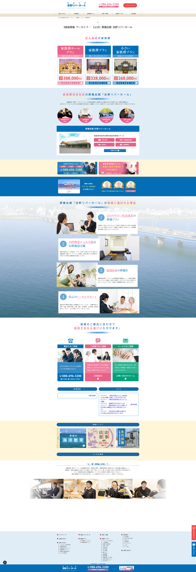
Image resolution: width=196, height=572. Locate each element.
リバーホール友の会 (108, 540)
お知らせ (126, 540)
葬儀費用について (64, 549)
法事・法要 (105, 545)
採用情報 (126, 541)
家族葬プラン (90, 13)
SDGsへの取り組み (128, 538)
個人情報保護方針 (94, 563)
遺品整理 (105, 554)
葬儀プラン (83, 538)
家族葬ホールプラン (86, 540)
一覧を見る (91, 395)
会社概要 (126, 536)
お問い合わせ (127, 550)
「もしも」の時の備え (65, 544)
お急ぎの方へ (62, 538)
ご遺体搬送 (105, 542)
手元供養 (105, 550)
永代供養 (105, 549)
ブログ (126, 545)
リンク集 (126, 546)
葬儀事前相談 (63, 546)
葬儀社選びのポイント (65, 548)
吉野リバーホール (85, 534)
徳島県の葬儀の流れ (65, 551)
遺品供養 (105, 555)
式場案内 (76, 13)
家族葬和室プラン (85, 542)
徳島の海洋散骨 (106, 544)
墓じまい (105, 552)
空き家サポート (106, 560)
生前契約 (105, 547)
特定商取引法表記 (102, 563)
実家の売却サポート (108, 559)
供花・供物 (105, 13)
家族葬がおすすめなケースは (117, 403)
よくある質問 (63, 553)
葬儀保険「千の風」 (108, 557)
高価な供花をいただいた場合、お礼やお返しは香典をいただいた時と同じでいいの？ (114, 407)
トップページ (62, 534)
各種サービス (119, 13)
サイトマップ (127, 543)
